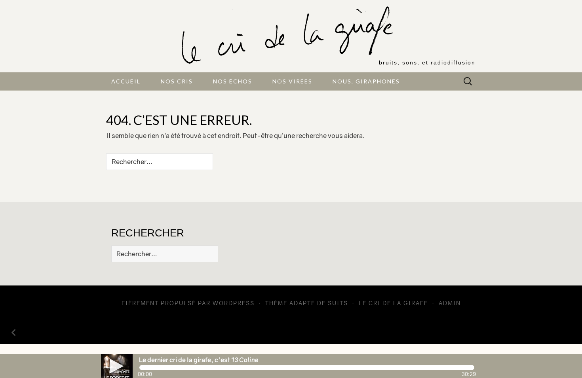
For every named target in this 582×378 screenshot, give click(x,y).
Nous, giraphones (366, 81)
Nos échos (232, 81)
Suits (338, 303)
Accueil (126, 81)
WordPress (234, 303)
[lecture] (117, 366)
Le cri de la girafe (393, 303)
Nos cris (177, 81)
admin (450, 303)
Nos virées (292, 81)
